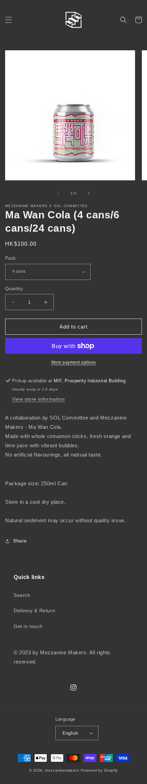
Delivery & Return (34, 610)
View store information (38, 399)
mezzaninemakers (62, 770)
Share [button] (20, 540)
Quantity (14, 288)
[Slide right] (88, 193)
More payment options (73, 362)
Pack (10, 258)
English (70, 733)
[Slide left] (58, 193)
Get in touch (28, 626)
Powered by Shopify (99, 770)
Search (22, 595)
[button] (8, 19)
